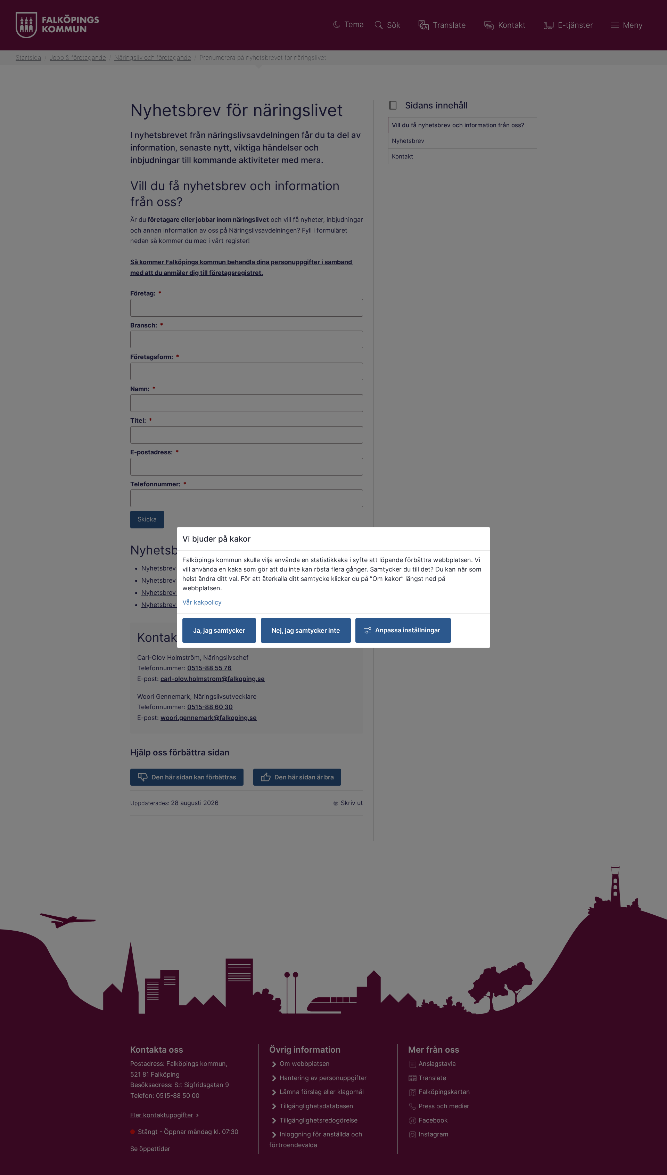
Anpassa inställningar (407, 630)
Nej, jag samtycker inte (306, 630)
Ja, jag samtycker (219, 630)
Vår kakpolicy (202, 602)
